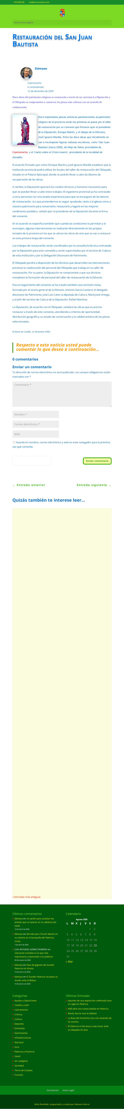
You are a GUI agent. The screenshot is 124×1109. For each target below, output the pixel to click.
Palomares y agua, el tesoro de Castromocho (52, 727)
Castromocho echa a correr (37, 770)
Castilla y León (22, 1005)
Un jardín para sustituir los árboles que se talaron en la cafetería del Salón (35, 922)
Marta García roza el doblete (82, 1013)
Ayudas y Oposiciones (26, 1000)
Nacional (19, 1042)
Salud (17, 1056)
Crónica (18, 1014)
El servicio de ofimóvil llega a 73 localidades (51, 859)
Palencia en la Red (29, 821)
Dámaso (19, 918)
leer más (24, 603)
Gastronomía (21, 1033)
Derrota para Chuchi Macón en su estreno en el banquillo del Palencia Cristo (36, 938)
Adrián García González (31, 585)
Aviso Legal (68, 1090)
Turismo (19, 1074)
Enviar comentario (97, 461)
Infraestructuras (23, 1037)
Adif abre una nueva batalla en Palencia (88, 1008)
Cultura (18, 1019)
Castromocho (34, 82)
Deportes (78, 774)
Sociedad (75, 864)
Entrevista (20, 1028)
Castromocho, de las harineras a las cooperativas (56, 684)
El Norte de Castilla (29, 689)
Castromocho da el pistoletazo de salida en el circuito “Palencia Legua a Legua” (59, 814)
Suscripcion (53, 1090)
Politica (16, 463)
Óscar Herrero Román (31, 774)
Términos (26, 463)
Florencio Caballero (29, 732)
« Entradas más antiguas (26, 897)
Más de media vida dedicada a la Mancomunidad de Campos (58, 578)
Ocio (17, 1047)
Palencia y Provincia (24, 1051)
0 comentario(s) (36, 86)
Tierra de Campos (24, 1070)
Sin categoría (21, 1060)
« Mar (69, 961)
